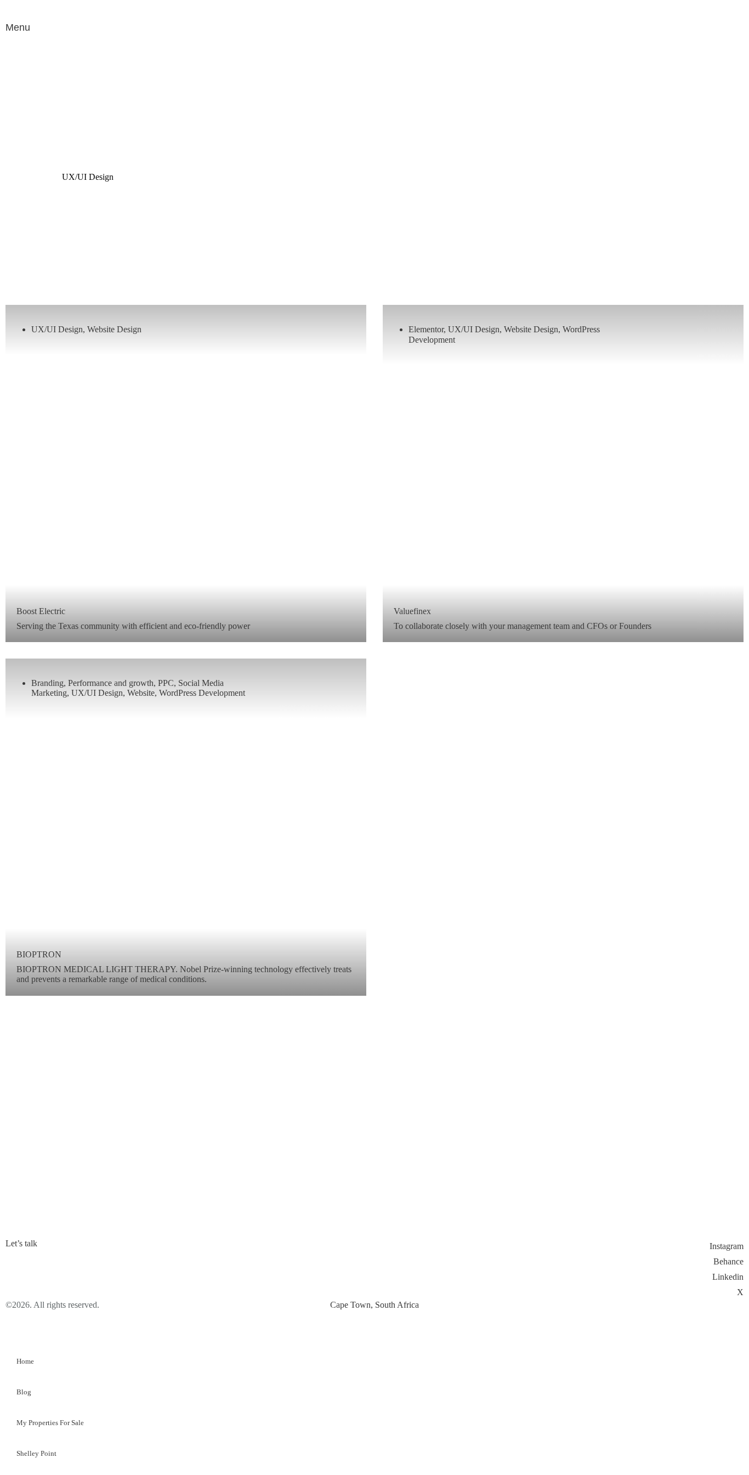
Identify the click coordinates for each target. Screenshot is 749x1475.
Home (25, 1361)
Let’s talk (21, 1243)
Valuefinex (412, 611)
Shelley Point (36, 1453)
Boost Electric (40, 611)
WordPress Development (202, 692)
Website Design (114, 329)
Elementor (426, 329)
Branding (47, 683)
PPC (166, 683)
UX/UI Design (57, 329)
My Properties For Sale (50, 1423)
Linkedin (728, 1276)
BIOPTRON (38, 954)
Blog (23, 1392)
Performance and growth (111, 683)
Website (141, 692)
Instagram (727, 1246)
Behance (728, 1261)
